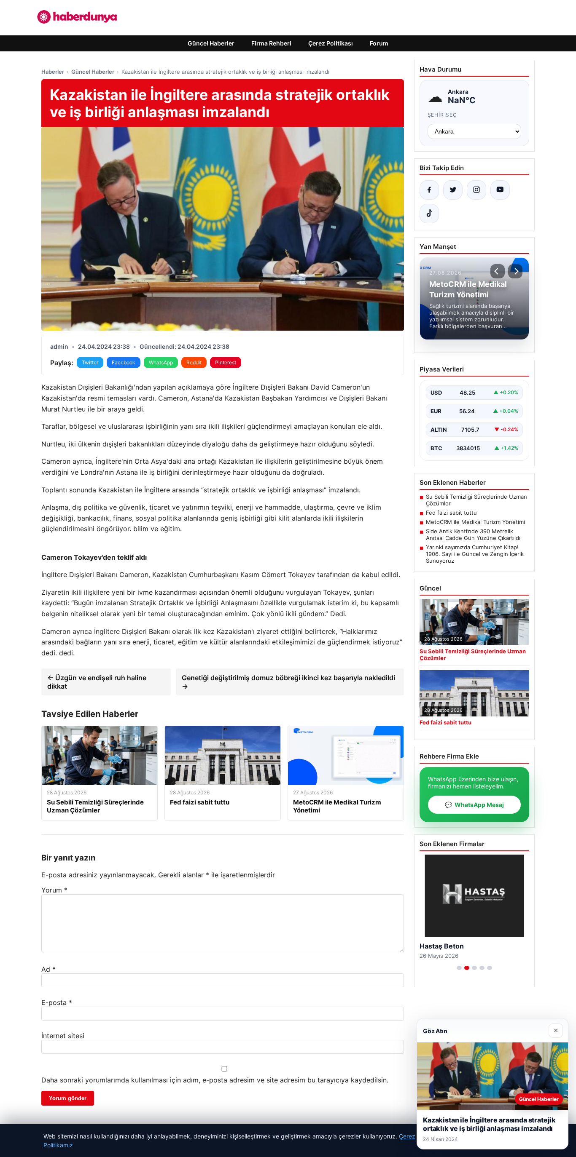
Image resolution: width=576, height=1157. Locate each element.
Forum (379, 43)
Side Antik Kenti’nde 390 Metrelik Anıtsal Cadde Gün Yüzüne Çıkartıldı (473, 534)
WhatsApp (161, 362)
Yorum (54, 890)
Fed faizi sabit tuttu (451, 512)
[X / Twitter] (453, 190)
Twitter (90, 362)
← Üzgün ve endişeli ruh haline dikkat (96, 681)
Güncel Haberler (211, 43)
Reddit (194, 362)
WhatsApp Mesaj (474, 804)
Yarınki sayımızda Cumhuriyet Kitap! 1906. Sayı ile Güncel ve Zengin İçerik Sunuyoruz (475, 554)
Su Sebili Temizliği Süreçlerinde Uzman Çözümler (476, 500)
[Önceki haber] (497, 271)
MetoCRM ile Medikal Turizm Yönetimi (475, 521)
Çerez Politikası (330, 43)
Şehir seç (443, 115)
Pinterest (225, 362)
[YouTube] (500, 190)
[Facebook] (429, 190)
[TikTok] (429, 213)
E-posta (56, 1002)
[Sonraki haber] (515, 271)
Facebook (123, 362)
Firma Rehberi (271, 43)
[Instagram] (476, 190)
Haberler (52, 71)
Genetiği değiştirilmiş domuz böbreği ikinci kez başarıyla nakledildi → (288, 681)
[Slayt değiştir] (459, 968)
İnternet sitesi (62, 1035)
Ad (48, 969)
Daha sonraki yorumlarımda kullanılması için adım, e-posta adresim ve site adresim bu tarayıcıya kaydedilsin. (214, 1080)
